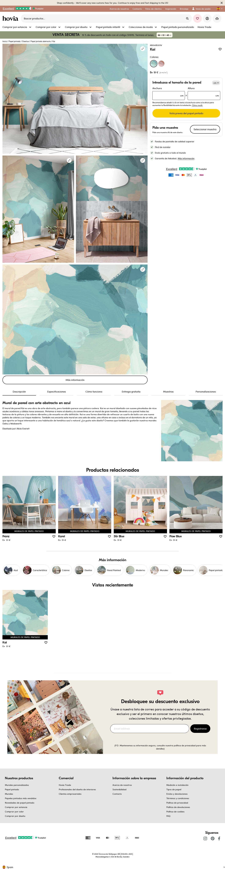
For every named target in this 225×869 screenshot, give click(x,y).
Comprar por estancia (16, 807)
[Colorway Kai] (153, 63)
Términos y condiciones (177, 798)
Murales (9, 793)
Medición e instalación (177, 785)
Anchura (168, 92)
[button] (218, 9)
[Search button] (187, 18)
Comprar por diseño (15, 816)
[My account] (207, 18)
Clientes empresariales (70, 793)
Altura (203, 92)
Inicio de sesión (203, 8)
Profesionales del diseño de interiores (77, 789)
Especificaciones (56, 391)
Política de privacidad (177, 802)
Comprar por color (14, 811)
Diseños (25, 41)
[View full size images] (142, 48)
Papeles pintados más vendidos (20, 798)
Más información (75, 379)
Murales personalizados (17, 785)
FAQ (168, 816)
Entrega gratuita (131, 391)
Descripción (19, 391)
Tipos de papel (173, 789)
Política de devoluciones (178, 807)
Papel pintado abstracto (41, 41)
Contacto (117, 793)
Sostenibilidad (119, 789)
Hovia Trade (65, 785)
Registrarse (200, 728)
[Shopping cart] (217, 18)
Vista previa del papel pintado (186, 113)
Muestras (168, 391)
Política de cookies (175, 811)
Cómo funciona (93, 391)
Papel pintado (14, 41)
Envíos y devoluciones (177, 793)
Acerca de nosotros (122, 785)
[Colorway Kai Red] (161, 63)
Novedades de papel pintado (19, 802)
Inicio (4, 41)
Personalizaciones (206, 391)
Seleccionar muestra (205, 129)
